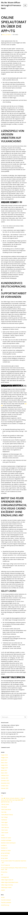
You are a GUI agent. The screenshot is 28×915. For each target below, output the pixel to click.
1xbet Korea (4, 825)
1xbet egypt (4, 822)
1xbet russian (4, 832)
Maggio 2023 (4, 767)
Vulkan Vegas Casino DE (7, 879)
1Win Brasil (4, 807)
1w (2, 795)
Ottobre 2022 (4, 785)
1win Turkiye (4, 817)
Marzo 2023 (4, 773)
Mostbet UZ (4, 848)
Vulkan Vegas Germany (7, 885)
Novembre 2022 (5, 783)
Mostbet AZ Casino (6, 837)
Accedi (2, 897)
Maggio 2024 (4, 757)
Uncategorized (5, 877)
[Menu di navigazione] (25, 5)
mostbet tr (4, 845)
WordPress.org (5, 905)
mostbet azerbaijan (6, 840)
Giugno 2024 (4, 755)
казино (3, 890)
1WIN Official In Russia (7, 814)
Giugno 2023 (4, 765)
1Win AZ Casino (5, 804)
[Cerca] (25, 717)
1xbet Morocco (5, 827)
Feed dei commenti (6, 902)
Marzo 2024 (4, 762)
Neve (7, 913)
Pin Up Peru (4, 872)
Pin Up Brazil (4, 855)
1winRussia (4, 819)
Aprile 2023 (4, 770)
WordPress (19, 913)
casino (2, 835)
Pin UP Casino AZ (5, 865)
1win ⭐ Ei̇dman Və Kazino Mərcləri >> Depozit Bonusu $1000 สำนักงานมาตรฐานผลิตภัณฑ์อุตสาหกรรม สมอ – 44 (13, 800)
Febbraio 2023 (5, 775)
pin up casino (4, 858)
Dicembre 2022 (5, 780)
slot (2, 874)
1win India (3, 812)
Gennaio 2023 (4, 778)
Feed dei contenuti (6, 900)
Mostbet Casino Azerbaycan (8, 843)
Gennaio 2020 (4, 788)
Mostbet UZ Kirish (6, 850)
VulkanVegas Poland (6, 887)
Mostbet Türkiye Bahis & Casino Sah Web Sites (13, 729)
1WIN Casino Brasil (6, 809)
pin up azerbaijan (5, 853)
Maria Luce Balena (6, 34)
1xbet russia (4, 830)
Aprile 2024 (4, 760)
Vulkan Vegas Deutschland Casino (9, 882)
